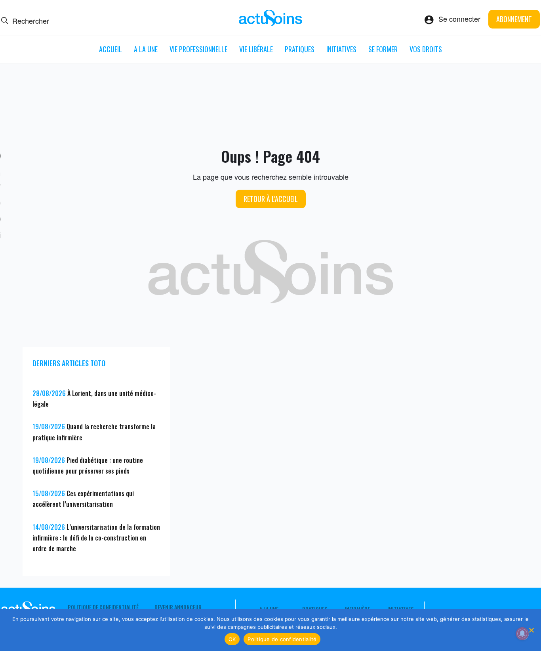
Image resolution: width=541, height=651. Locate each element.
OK (232, 639)
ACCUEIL (110, 49)
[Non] (531, 630)
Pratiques (299, 49)
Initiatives (341, 49)
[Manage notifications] (522, 633)
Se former (383, 49)
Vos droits (426, 49)
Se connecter (459, 18)
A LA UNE (146, 49)
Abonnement (514, 19)
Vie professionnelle (198, 49)
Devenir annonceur (178, 607)
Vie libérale (256, 49)
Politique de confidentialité (103, 607)
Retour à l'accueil (271, 199)
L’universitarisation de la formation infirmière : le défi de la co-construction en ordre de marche (96, 537)
